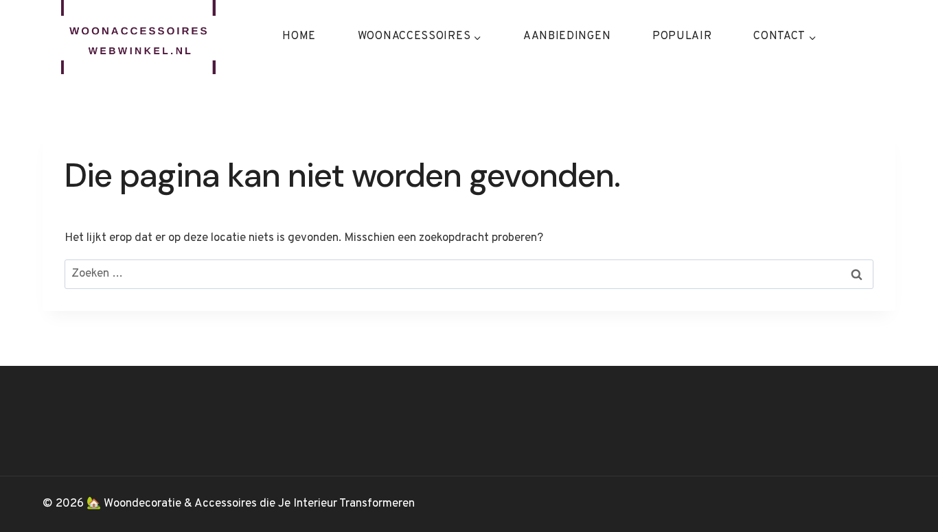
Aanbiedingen (566, 36)
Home (299, 36)
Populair (682, 36)
